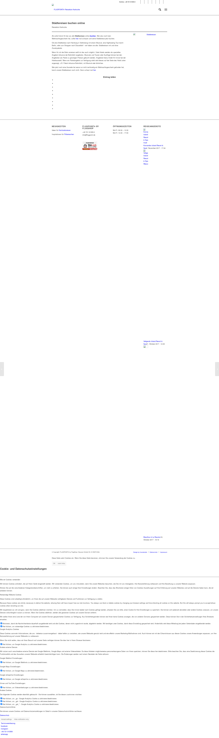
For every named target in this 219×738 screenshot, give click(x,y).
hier (77, 38)
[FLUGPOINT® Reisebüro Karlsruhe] (66, 9)
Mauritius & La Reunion (152, 537)
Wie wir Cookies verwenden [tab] (10, 579)
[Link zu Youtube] (157, 2)
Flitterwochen (69, 134)
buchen (93, 36)
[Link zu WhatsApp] (165, 2)
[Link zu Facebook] (142, 2)
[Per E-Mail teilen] (55, 108)
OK (54, 563)
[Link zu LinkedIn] (161, 2)
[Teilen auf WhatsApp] (55, 87)
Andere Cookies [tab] (6, 690)
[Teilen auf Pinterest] (55, 90)
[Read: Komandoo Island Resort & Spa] (145, 142)
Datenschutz (4, 715)
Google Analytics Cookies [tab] (9, 629)
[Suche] (160, 9)
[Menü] (166, 9)
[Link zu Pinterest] (146, 2)
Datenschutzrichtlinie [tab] (7, 707)
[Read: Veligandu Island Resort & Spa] (145, 164)
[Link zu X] (138, 2)
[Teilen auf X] (55, 83)
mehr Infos (61, 563)
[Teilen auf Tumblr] (55, 98)
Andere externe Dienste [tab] (8, 647)
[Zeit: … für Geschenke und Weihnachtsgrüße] (217, 369)
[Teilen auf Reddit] (55, 105)
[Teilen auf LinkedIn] (55, 94)
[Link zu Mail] (154, 2)
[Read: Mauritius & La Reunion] (145, 347)
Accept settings (6, 719)
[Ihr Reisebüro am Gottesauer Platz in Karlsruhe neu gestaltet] (2, 369)
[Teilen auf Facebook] (55, 80)
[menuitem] (160, 9)
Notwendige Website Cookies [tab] (10, 594)
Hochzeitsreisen (65, 130)
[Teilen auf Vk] (55, 101)
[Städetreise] (150, 44)
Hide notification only (21, 719)
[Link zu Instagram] (150, 2)
